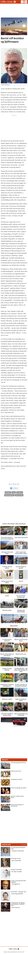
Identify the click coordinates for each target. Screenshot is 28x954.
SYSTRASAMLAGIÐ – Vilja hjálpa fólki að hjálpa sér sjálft (21, 670)
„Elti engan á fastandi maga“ (7, 552)
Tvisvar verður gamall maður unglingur (18, 881)
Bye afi (21, 581)
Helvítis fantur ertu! (21, 654)
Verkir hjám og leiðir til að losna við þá (7, 714)
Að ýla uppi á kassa (16, 858)
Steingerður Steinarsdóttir (17, 850)
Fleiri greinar (23, 844)
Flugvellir (19, 492)
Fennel (7, 596)
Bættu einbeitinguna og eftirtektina (20, 714)
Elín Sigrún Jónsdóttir (16, 871)
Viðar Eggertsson (15, 884)
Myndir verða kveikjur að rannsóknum (7, 654)
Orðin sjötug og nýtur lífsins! (18, 762)
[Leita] (22, 1)
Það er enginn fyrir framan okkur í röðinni (21, 552)
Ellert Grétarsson (15, 907)
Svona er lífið (19, 495)
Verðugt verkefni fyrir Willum (7, 581)
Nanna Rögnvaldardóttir (17, 893)
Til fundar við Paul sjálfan (7, 567)
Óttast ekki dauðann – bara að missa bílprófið (7, 538)
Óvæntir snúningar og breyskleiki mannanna (21, 685)
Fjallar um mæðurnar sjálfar (20, 699)
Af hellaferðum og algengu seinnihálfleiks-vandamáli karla (18, 904)
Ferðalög (8, 492)
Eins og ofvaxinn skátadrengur (20, 596)
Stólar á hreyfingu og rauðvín (18, 788)
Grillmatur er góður (7, 699)
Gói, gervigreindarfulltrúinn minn (18, 848)
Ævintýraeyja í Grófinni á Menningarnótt (7, 685)
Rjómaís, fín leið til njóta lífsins (21, 640)
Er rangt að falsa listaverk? (7, 640)
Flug (14, 492)
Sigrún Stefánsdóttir (16, 860)
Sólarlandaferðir (9, 495)
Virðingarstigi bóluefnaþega (21, 611)
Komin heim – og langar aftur (18, 891)
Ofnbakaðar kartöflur (16, 779)
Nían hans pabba (7, 610)
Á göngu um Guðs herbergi (7, 669)
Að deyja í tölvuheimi (16, 869)
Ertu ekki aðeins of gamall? (21, 567)
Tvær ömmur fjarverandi (21, 537)
